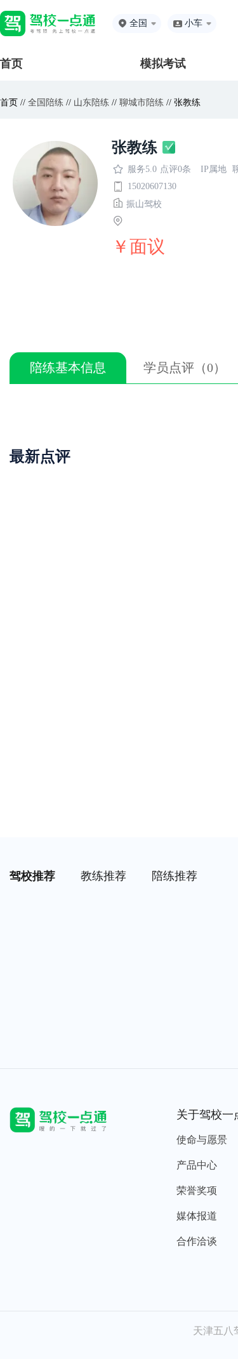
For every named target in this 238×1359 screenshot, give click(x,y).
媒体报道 (196, 1215)
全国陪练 (45, 102)
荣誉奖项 (196, 1190)
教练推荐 (103, 876)
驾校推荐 (32, 876)
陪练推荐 (174, 876)
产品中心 (196, 1165)
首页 (11, 63)
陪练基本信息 (68, 368)
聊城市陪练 (141, 102)
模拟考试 (163, 63)
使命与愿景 (201, 1139)
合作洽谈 (196, 1241)
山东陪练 (91, 102)
